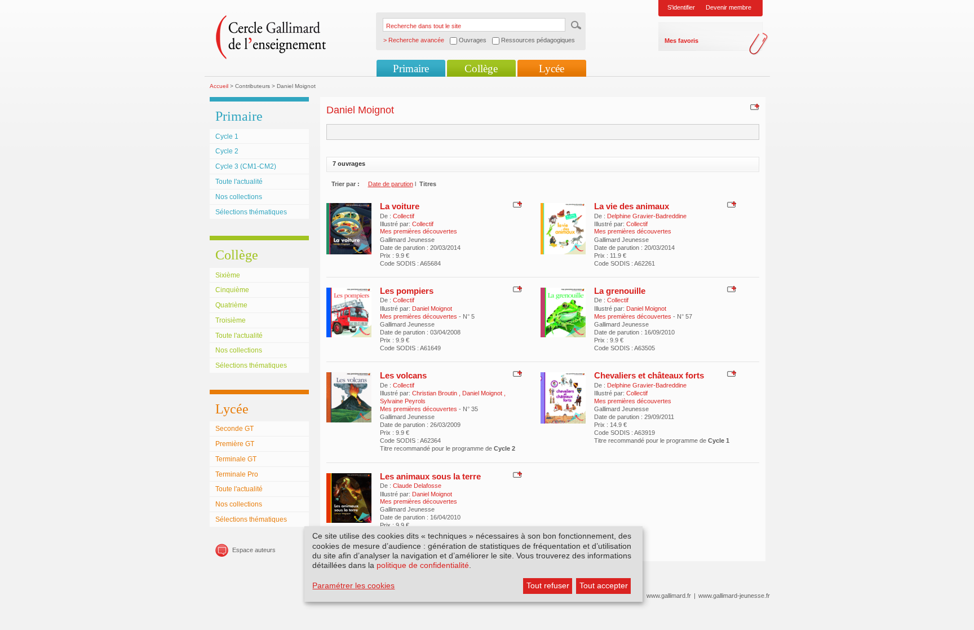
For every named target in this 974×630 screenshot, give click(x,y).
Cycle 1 (226, 136)
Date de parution (390, 183)
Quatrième (231, 305)
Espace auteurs (254, 550)
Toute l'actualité (239, 182)
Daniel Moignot (432, 308)
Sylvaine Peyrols (403, 401)
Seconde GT (234, 429)
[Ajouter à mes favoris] (753, 106)
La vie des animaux (631, 206)
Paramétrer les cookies (353, 585)
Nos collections (238, 197)
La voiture (399, 206)
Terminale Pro (236, 474)
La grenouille (619, 291)
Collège (481, 68)
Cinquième (232, 290)
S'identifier (681, 7)
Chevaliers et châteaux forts (649, 375)
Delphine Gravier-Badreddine (647, 216)
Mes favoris (681, 40)
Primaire (411, 68)
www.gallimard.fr (669, 595)
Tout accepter (603, 585)
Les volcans (403, 375)
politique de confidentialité (423, 565)
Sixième (227, 275)
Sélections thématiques (251, 212)
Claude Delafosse (417, 485)
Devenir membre (728, 7)
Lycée (551, 68)
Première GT (234, 444)
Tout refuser (547, 585)
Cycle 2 (226, 151)
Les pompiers (406, 291)
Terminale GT (235, 459)
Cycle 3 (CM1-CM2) (245, 166)
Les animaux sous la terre (430, 476)
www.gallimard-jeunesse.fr (734, 595)
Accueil (219, 86)
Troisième (230, 320)
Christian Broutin (435, 393)
